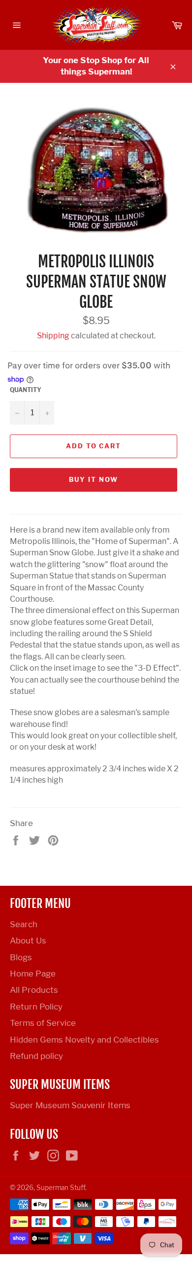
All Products (34, 990)
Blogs (21, 957)
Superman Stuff (60, 1188)
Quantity (25, 390)
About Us (28, 940)
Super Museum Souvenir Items (70, 1105)
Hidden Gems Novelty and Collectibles (84, 1040)
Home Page (33, 973)
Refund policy (36, 1056)
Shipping (53, 335)
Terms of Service (43, 1023)
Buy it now (93, 479)
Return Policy (36, 1007)
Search (23, 924)
